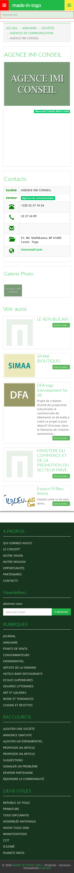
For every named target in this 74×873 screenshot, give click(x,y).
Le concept (11, 549)
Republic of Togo (16, 803)
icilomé (9, 846)
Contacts (15, 179)
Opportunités (13, 568)
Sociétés (47, 28)
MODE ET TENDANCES (18, 699)
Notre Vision (13, 555)
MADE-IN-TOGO (26, 5)
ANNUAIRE (10, 642)
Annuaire (29, 28)
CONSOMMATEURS (16, 655)
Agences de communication (31, 33)
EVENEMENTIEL (13, 661)
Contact (45, 868)
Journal (9, 636)
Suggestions (13, 760)
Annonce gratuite (17, 735)
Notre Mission (14, 562)
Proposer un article (19, 748)
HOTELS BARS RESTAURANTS (23, 674)
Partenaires (12, 574)
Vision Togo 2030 (16, 828)
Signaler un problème (20, 766)
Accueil (12, 28)
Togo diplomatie (16, 815)
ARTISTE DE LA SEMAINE (19, 667)
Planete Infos (13, 853)
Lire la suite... (61, 325)
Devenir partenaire (18, 773)
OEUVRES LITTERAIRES (18, 686)
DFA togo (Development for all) (52, 390)
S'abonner (61, 612)
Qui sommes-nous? (17, 543)
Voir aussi (15, 309)
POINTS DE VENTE (15, 649)
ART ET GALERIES (14, 692)
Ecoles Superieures (18, 680)
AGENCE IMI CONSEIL (33, 55)
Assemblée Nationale (19, 821)
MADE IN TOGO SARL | (29, 865)
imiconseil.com (31, 249)
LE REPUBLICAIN (52, 319)
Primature (11, 809)
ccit (6, 840)
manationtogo (15, 834)
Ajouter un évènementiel (23, 741)
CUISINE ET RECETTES (18, 705)
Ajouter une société (19, 729)
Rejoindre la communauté (23, 779)
